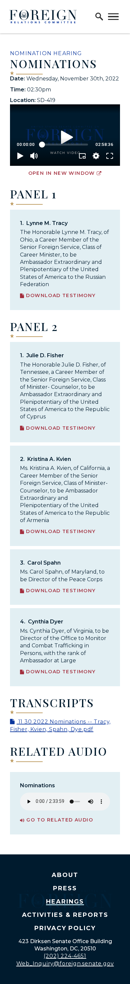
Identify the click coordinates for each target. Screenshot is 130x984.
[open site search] (99, 16)
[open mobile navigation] (113, 17)
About (65, 875)
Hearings (65, 901)
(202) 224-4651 (65, 956)
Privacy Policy (65, 928)
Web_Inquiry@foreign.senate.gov (65, 963)
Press (65, 888)
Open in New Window (61, 173)
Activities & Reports (65, 915)
